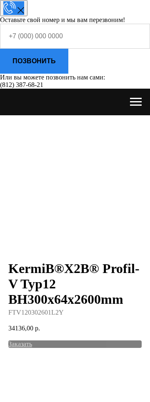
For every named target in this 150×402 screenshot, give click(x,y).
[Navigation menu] (136, 102)
